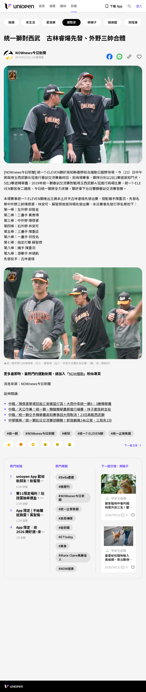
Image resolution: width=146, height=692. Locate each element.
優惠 (52, 6)
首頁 (42, 6)
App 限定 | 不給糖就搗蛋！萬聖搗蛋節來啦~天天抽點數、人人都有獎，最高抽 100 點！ (30, 512)
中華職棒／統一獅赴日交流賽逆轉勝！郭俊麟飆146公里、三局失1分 (60, 420)
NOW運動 (76, 373)
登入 (139, 6)
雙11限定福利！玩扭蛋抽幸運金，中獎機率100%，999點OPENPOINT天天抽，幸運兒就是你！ (30, 495)
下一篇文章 (131, 445)
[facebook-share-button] (109, 57)
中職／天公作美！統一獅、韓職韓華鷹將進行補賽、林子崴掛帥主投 (59, 409)
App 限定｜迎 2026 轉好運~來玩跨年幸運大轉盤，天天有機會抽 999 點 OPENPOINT (30, 529)
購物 (63, 6)
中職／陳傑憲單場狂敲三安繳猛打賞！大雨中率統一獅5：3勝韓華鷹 (59, 403)
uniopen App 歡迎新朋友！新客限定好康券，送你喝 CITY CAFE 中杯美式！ (30, 478)
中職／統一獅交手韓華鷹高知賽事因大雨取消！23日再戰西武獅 (56, 414)
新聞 (74, 6)
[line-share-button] (119, 57)
